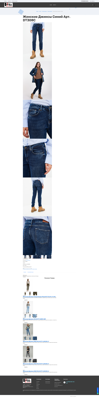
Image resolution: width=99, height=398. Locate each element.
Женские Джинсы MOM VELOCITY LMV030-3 (36, 341)
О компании (37, 396)
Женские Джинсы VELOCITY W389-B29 (34, 319)
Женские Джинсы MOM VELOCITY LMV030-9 (36, 364)
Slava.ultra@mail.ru (92, 1)
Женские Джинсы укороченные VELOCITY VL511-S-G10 (39, 296)
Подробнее (26, 322)
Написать (97, 390)
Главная (37, 11)
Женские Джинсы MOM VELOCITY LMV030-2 (36, 386)
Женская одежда (44, 11)
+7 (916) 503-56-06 (84, 1)
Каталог (40, 11)
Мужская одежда (47, 396)
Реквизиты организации (57, 397)
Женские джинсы (50, 11)
